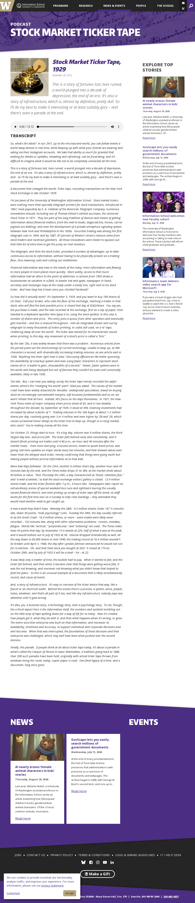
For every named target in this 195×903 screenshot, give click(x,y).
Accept (70, 893)
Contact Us (36, 855)
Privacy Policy (61, 855)
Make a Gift (99, 874)
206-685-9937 (171, 896)
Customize (13, 893)
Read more (149, 138)
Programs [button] (60, 5)
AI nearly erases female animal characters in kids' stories (160, 104)
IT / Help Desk (170, 855)
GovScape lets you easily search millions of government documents (160, 150)
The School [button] (165, 5)
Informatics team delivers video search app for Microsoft (161, 284)
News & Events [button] (114, 5)
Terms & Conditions (94, 855)
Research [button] (86, 5)
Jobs (18, 855)
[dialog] (42, 886)
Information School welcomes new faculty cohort (164, 217)
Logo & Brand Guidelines (135, 855)
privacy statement (53, 885)
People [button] (141, 5)
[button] (183, 8)
